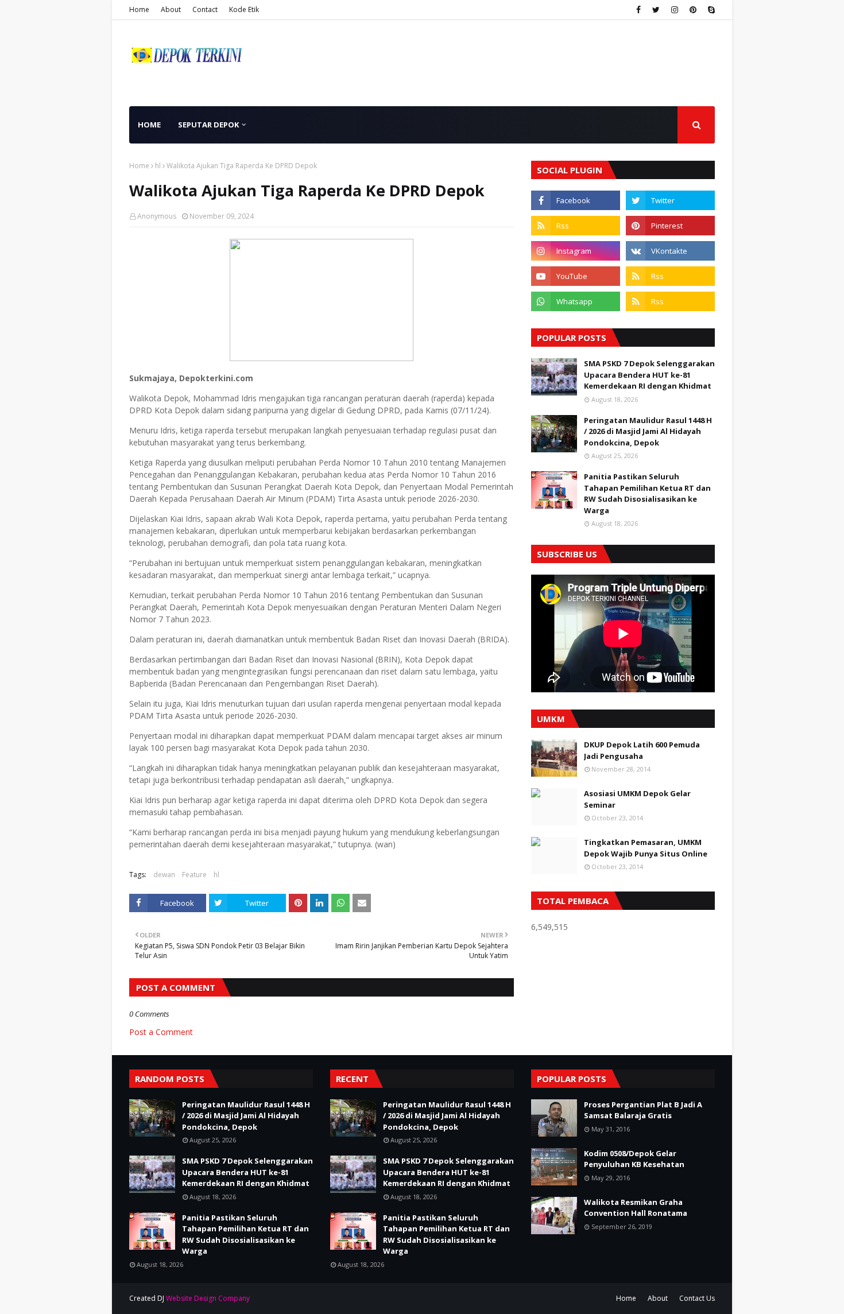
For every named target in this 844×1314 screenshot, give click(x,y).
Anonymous (156, 216)
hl (158, 165)
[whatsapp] (575, 301)
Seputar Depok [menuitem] (208, 124)
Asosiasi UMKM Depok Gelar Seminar (637, 799)
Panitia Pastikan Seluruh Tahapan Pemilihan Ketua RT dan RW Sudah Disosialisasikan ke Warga (647, 493)
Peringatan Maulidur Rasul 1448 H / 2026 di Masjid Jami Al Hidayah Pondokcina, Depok (648, 431)
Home (139, 9)
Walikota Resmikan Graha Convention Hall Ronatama (635, 1208)
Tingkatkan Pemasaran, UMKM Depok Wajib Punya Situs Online (645, 848)
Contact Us (697, 1298)
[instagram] (674, 10)
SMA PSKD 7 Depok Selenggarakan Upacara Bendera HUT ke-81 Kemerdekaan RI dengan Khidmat (649, 374)
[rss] (575, 225)
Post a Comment (161, 1031)
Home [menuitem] (149, 124)
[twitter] (656, 10)
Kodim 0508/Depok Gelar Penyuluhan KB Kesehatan (634, 1159)
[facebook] (638, 10)
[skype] (710, 10)
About (171, 9)
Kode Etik (244, 9)
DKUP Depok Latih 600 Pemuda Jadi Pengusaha (642, 750)
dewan (164, 874)
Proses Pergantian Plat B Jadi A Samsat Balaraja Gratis (643, 1110)
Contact (205, 9)
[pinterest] (693, 10)
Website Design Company (208, 1298)
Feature (194, 874)
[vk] (670, 251)
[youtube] (575, 276)
